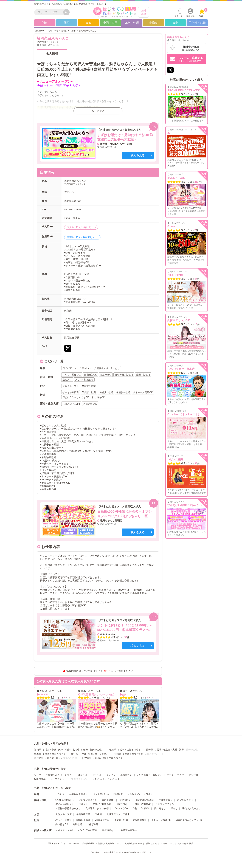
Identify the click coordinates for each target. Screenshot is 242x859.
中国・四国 (110, 22)
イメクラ (111, 775)
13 (196, 324)
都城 (134, 754)
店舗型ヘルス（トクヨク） (60, 775)
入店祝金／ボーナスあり (140, 794)
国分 (58, 758)
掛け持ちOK (61, 824)
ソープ (37, 775)
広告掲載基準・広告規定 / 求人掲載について (101, 843)
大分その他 (100, 754)
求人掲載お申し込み (133, 843)
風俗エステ (126, 775)
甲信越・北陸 (197, 22)
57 (125, 637)
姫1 (102, 694)
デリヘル (97, 775)
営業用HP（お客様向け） (81, 237)
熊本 (47, 754)
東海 (88, 22)
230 (196, 181)
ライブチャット (58, 779)
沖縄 (104, 758)
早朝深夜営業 (83, 814)
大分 (83, 754)
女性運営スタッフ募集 (118, 814)
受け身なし (160, 808)
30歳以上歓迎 (83, 820)
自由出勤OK (108, 800)
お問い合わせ (151, 843)
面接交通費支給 (129, 830)
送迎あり (83, 804)
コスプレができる (164, 804)
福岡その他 (96, 749)
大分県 (74, 754)
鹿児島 (50, 758)
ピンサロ (193, 775)
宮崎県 (117, 754)
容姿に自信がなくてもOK (189, 820)
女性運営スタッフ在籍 (97, 808)
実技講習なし (109, 830)
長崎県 (149, 749)
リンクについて (167, 843)
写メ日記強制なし (64, 800)
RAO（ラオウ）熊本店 (181, 368)
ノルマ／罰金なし (88, 800)
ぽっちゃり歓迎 (63, 820)
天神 (60, 749)
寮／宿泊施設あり (64, 804)
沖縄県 (88, 758)
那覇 (97, 758)
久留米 (84, 749)
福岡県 (37, 749)
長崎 (159, 749)
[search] (49, 12)
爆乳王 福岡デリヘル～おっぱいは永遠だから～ (85, 694)
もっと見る (98, 110)
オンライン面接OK (87, 830)
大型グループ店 (63, 814)
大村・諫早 (178, 749)
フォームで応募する (191, 59)
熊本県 (37, 754)
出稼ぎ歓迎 (92, 824)
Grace (171, 226)
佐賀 (122, 749)
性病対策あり (123, 804)
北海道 (153, 22)
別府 (90, 754)
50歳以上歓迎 (121, 820)
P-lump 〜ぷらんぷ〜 (153, 694)
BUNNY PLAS (176, 177)
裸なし (174, 808)
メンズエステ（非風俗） (149, 775)
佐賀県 (112, 749)
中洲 (54, 749)
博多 (47, 749)
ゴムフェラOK (120, 808)
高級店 (98, 814)
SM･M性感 (40, 779)
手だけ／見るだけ (191, 808)
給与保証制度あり (78, 794)
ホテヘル (83, 775)
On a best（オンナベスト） (184, 414)
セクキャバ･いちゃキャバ (105, 779)
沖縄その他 (114, 758)
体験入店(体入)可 (64, 830)
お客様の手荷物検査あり (68, 808)
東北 (175, 22)
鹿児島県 (38, 758)
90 (126, 697)
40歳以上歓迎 (102, 820)
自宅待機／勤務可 (145, 800)
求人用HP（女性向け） (80, 227)
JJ (168, 132)
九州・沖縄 (132, 22)
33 (196, 463)
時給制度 (118, 794)
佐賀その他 (132, 749)
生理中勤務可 (166, 800)
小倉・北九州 (72, 749)
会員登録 (190, 16)
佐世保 (166, 749)
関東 (45, 22)
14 (43, 697)
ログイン (178, 16)
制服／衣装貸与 (142, 804)
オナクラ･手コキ (175, 775)
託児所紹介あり (185, 800)
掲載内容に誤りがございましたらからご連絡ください (99, 670)
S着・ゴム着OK (141, 808)
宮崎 (127, 754)
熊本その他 (57, 754)
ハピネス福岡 (175, 459)
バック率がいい (101, 794)
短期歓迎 (77, 824)
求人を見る (138, 155)
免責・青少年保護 (185, 843)
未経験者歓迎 (140, 820)
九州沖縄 (143, 12)
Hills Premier (175, 274)
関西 (66, 22)
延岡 (140, 754)
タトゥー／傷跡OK (161, 820)
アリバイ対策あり (102, 804)
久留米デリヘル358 (178, 320)
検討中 (202, 13)
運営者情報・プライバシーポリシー (63, 843)
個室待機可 (125, 800)
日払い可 (60, 794)
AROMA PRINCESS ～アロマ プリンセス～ (193, 90)
